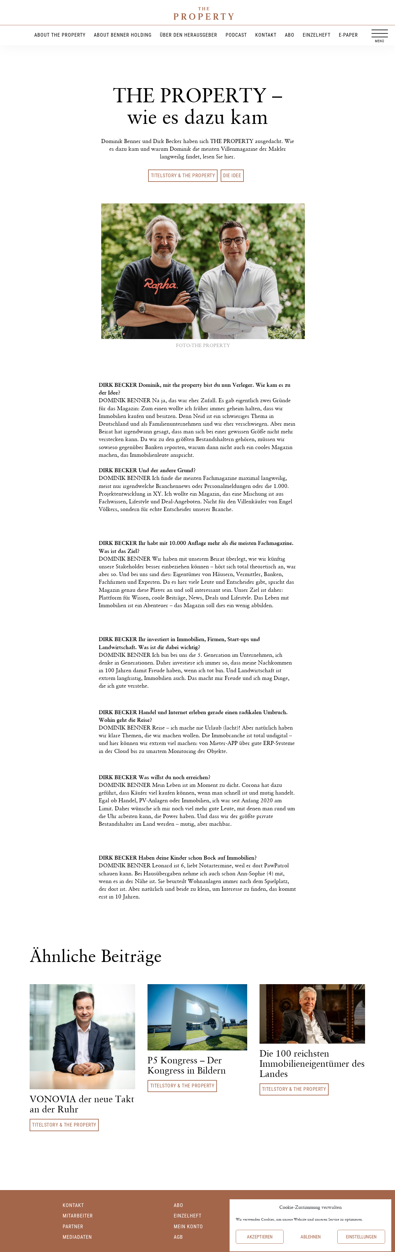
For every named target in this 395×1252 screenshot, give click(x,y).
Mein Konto (188, 1226)
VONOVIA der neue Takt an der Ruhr (82, 1104)
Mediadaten (77, 1237)
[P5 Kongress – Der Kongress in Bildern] (197, 1016)
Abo (289, 35)
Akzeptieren (259, 1237)
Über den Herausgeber (188, 35)
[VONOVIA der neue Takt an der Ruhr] (82, 1036)
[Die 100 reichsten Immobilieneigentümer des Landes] (312, 1013)
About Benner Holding (123, 35)
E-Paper (348, 35)
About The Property (59, 35)
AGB (178, 1237)
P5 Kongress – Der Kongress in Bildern (187, 1065)
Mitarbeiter (78, 1216)
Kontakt (265, 35)
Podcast (236, 35)
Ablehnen (311, 1237)
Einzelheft (317, 35)
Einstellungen (361, 1237)
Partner (73, 1226)
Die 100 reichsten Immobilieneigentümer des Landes (312, 1063)
